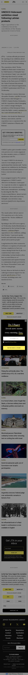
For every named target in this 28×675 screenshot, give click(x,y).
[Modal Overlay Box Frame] (14, 337)
